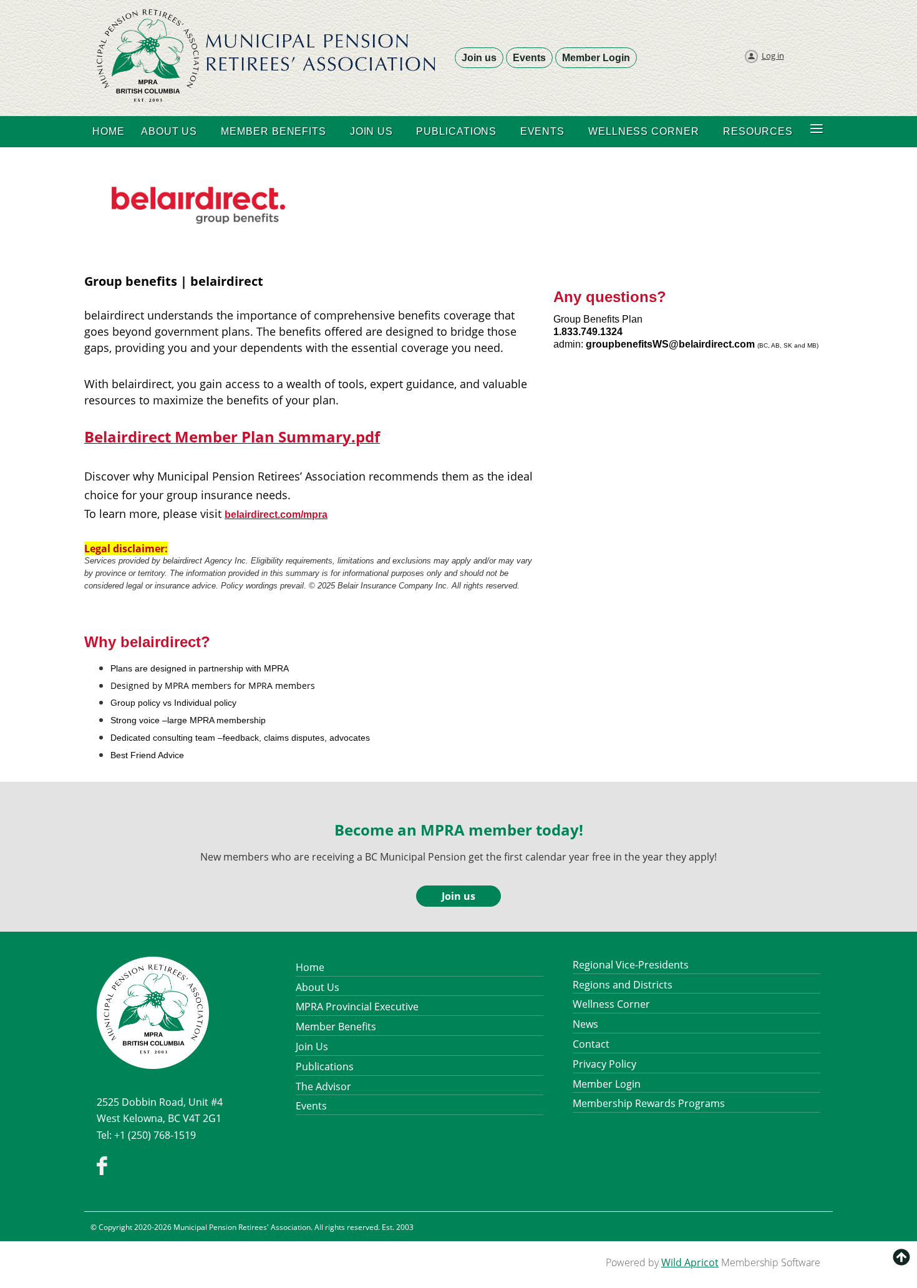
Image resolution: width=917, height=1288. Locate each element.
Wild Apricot (690, 1262)
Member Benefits (336, 1026)
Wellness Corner (611, 1004)
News (585, 1024)
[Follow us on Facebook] (102, 1171)
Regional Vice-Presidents (631, 965)
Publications (325, 1066)
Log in (773, 55)
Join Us (312, 1046)
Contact (591, 1044)
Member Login (596, 57)
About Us (317, 987)
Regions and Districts (622, 985)
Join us (479, 57)
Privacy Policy (604, 1064)
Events (529, 57)
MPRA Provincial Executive (357, 1006)
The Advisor (323, 1086)
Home (310, 967)
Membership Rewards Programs (649, 1103)
